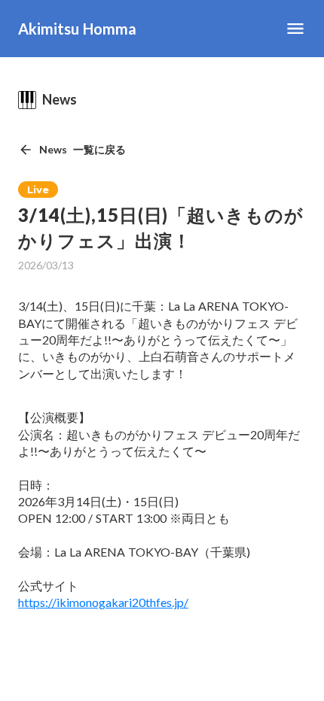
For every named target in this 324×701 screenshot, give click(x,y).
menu (295, 28)
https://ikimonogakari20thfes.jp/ (103, 602)
